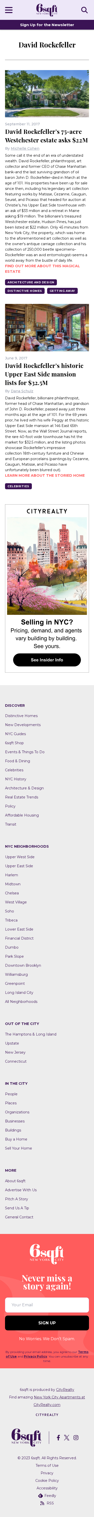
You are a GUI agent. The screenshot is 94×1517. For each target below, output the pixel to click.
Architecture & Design (24, 788)
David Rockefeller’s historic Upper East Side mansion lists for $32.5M (44, 374)
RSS (50, 1503)
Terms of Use (47, 1465)
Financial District (19, 938)
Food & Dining (17, 761)
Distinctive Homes (25, 291)
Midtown (13, 884)
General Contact (19, 1217)
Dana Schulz (22, 391)
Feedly (50, 1495)
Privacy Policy (35, 1356)
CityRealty (65, 1389)
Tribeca (11, 920)
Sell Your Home (18, 1148)
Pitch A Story (16, 1199)
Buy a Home (16, 1139)
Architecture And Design (31, 282)
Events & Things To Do (25, 752)
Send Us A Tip (17, 1208)
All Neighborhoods (21, 1001)
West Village (16, 902)
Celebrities (18, 486)
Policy (10, 806)
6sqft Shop (14, 743)
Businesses (15, 1121)
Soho (9, 911)
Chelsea (12, 893)
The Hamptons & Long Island (30, 1034)
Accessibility (47, 1488)
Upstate (12, 1043)
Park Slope (14, 956)
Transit (10, 824)
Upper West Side (20, 857)
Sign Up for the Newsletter (47, 24)
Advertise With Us (21, 1190)
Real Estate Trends (21, 797)
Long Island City (19, 992)
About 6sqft (15, 1181)
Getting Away (62, 291)
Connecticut (16, 1061)
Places (11, 1103)
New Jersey (15, 1052)
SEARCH (85, 9)
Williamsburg (16, 974)
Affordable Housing (22, 815)
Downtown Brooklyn (23, 965)
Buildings (13, 1130)
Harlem (11, 875)
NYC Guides (15, 734)
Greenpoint (15, 983)
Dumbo (12, 947)
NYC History (15, 779)
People (11, 1094)
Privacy (47, 1473)
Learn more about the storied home (45, 475)
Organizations (17, 1112)
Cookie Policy (47, 1480)
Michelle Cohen (25, 148)
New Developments (23, 725)
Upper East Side (19, 866)
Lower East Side (19, 929)
